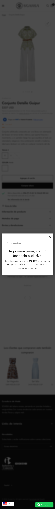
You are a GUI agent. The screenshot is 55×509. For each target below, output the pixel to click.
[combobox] (8, 504)
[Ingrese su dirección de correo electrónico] (47, 243)
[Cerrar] (50, 237)
